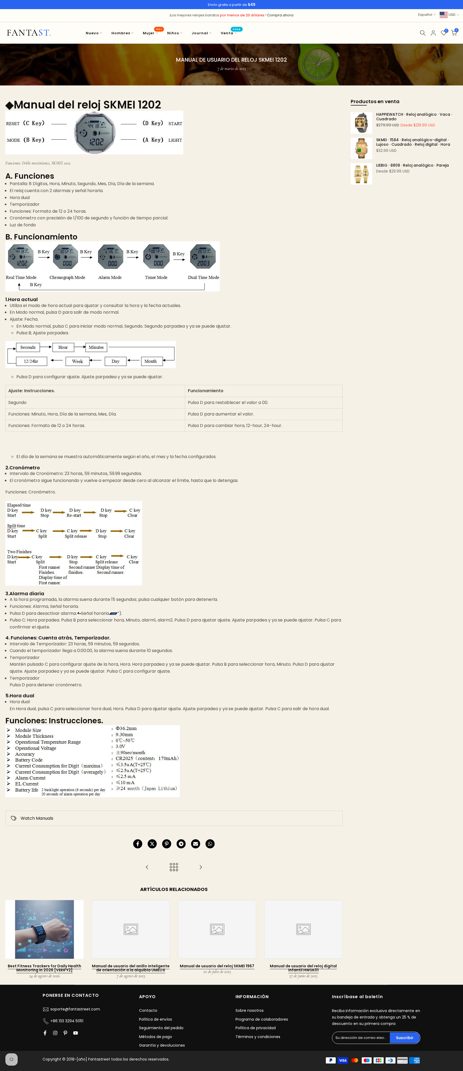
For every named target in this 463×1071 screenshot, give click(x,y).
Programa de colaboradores (262, 1019)
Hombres (120, 33)
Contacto (148, 1010)
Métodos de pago (155, 1036)
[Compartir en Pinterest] (166, 843)
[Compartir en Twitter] (152, 843)
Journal (200, 33)
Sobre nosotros (250, 1010)
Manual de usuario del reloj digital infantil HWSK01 (303, 968)
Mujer (152, 33)
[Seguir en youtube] (75, 1033)
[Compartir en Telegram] (181, 843)
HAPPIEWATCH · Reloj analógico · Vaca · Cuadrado (414, 117)
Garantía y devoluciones (162, 1045)
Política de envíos (155, 1019)
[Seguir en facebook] (45, 1033)
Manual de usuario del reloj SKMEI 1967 (217, 966)
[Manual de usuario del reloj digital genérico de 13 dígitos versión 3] (147, 867)
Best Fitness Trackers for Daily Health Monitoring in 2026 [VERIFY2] (44, 968)
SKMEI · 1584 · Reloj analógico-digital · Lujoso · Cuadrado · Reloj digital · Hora (413, 142)
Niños (173, 33)
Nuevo (92, 33)
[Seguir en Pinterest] (65, 1033)
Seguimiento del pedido (161, 1028)
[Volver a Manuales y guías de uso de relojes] (173, 867)
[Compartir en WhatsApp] (210, 843)
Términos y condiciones (258, 1036)
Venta (231, 33)
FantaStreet (29, 33)
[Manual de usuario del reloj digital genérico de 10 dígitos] (200, 867)
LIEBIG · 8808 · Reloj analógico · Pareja (412, 165)
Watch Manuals (37, 818)
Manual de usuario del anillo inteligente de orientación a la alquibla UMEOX (131, 968)
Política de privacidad (256, 1028)
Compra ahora (280, 15)
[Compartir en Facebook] (137, 843)
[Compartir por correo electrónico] (195, 843)
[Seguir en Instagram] (55, 1033)
